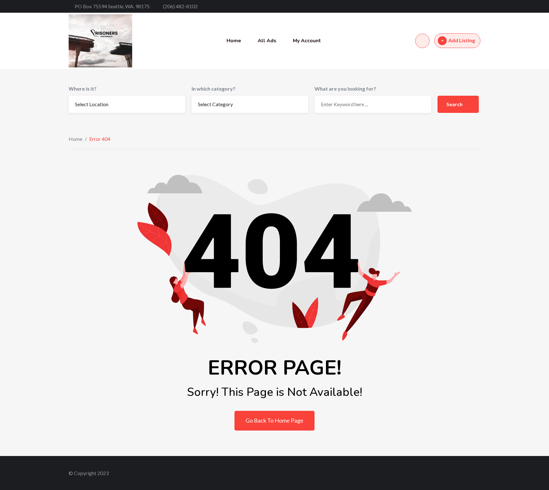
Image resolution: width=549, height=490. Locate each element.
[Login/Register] (422, 41)
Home (234, 40)
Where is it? (83, 89)
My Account (307, 40)
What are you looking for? (345, 89)
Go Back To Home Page (274, 420)
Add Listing (461, 40)
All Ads (267, 40)
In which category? (213, 89)
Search (455, 104)
